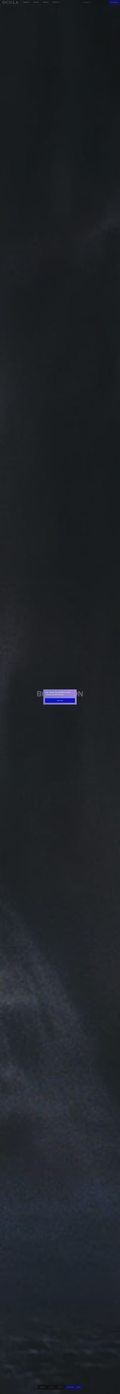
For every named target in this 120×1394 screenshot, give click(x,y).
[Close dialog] (74, 692)
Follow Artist (60, 700)
